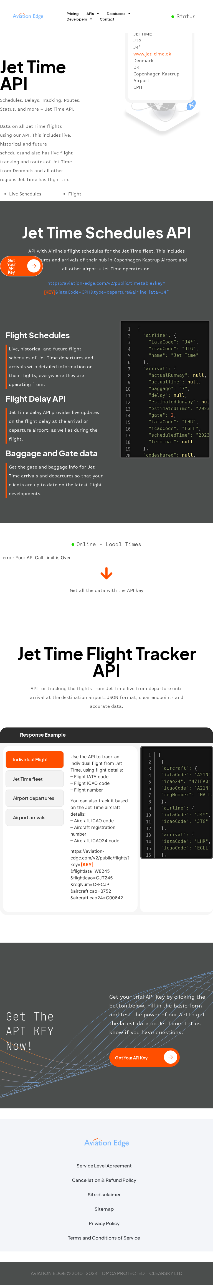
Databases (116, 13)
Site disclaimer (104, 1194)
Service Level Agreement (104, 1165)
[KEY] (87, 864)
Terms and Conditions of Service (104, 1238)
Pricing (73, 13)
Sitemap (104, 1209)
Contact (107, 19)
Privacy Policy (104, 1223)
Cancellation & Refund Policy (104, 1180)
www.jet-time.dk (152, 54)
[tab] (35, 759)
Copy (203, 325)
